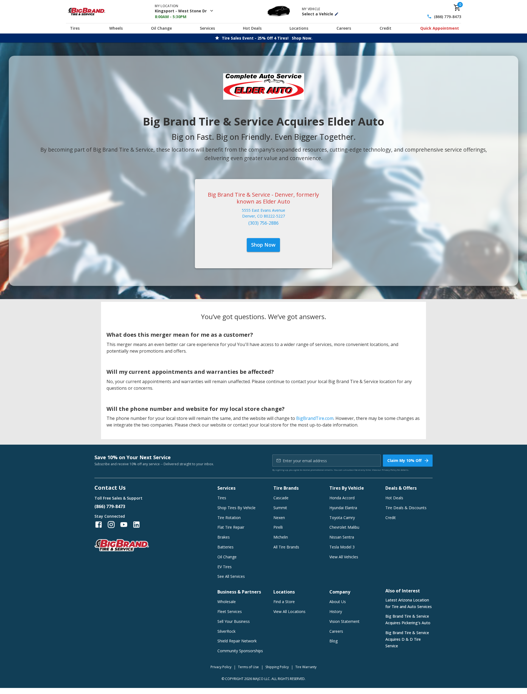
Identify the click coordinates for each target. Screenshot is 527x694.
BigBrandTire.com (314, 418)
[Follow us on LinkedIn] (136, 524)
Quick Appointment (439, 28)
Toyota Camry (342, 517)
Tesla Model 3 (342, 547)
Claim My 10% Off (404, 460)
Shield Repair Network (237, 640)
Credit (385, 28)
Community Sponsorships (240, 650)
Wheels (116, 28)
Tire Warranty (305, 667)
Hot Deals (252, 28)
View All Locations (289, 611)
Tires (75, 28)
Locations (299, 28)
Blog (333, 640)
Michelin (280, 537)
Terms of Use (248, 667)
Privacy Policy (389, 469)
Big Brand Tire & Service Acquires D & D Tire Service (407, 639)
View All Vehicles (343, 556)
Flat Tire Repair (230, 527)
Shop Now (263, 244)
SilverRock (226, 631)
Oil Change (161, 28)
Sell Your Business (233, 621)
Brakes (223, 537)
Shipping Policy (277, 667)
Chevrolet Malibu (344, 527)
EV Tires (224, 566)
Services (207, 28)
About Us (337, 601)
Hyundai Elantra (343, 507)
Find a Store (284, 601)
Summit (280, 507)
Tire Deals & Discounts (406, 507)
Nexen (279, 517)
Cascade (280, 497)
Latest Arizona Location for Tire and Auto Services (408, 603)
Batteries (225, 547)
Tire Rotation (229, 517)
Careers (344, 28)
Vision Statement (344, 621)
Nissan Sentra (341, 537)
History (335, 611)
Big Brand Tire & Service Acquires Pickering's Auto (407, 619)
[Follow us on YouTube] (124, 524)
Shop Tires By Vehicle (236, 507)
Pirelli (278, 527)
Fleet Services (229, 611)
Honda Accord (342, 497)
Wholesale (226, 601)
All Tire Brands (286, 547)
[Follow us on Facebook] (98, 524)
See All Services (231, 576)
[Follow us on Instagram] (111, 524)
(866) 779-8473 (447, 16)
